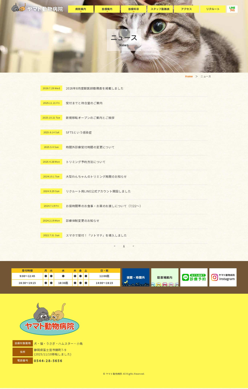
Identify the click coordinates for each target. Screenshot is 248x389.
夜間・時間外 (136, 277)
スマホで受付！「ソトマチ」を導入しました (96, 235)
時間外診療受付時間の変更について (90, 147)
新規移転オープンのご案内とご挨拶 (90, 117)
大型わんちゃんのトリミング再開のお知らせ (96, 176)
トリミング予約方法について (85, 162)
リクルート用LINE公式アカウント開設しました (98, 191)
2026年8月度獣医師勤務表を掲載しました (95, 88)
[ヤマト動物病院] (45, 9)
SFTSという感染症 (79, 132)
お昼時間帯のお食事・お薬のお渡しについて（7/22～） (104, 206)
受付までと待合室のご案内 (84, 103)
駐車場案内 (164, 277)
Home (189, 76)
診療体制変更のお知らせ (82, 220)
